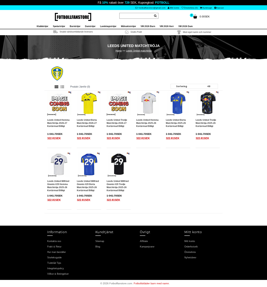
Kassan (220, 8)
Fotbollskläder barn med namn (151, 283)
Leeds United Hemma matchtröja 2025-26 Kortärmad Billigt (147, 123)
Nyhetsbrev (190, 257)
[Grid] (56, 87)
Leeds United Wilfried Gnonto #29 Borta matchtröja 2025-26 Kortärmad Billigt (88, 186)
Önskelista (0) (191, 8)
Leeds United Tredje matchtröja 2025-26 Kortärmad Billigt (206, 123)
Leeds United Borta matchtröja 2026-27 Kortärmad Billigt (87, 123)
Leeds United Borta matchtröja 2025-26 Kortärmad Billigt (176, 123)
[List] (62, 87)
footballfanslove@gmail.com (152, 8)
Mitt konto (174, 8)
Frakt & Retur (54, 246)
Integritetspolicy (55, 268)
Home (119, 50)
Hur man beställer (56, 252)
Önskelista (190, 252)
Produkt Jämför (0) (80, 86)
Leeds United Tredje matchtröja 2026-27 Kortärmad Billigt (117, 123)
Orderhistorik (191, 246)
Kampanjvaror (147, 246)
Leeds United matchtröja (139, 50)
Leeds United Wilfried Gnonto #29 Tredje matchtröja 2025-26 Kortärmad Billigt (118, 186)
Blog (97, 246)
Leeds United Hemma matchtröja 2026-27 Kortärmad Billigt (58, 123)
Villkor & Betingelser (58, 273)
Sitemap (99, 241)
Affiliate (144, 241)
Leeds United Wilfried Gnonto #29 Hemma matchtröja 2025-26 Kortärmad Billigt (58, 186)
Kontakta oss (54, 241)
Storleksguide (54, 257)
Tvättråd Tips (54, 263)
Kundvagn (207, 8)
